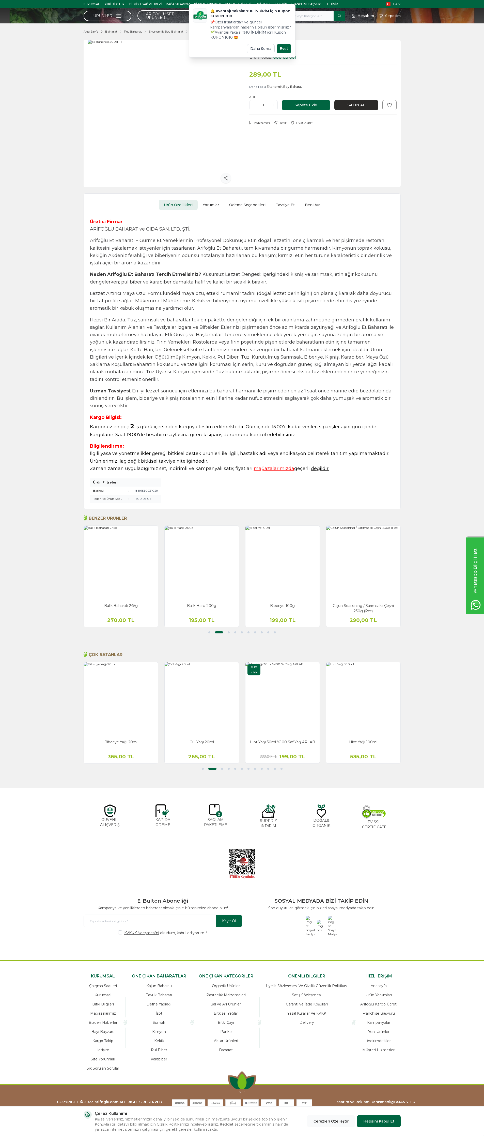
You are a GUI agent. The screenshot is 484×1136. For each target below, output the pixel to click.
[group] (161, 113)
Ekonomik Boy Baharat (166, 31)
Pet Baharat (133, 31)
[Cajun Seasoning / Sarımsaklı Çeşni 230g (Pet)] (363, 563)
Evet (284, 48)
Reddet (226, 1124)
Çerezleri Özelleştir (331, 1121)
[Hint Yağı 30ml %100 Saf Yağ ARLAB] (282, 699)
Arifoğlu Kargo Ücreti (378, 1004)
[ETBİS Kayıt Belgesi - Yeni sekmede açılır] (242, 863)
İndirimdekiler (379, 1041)
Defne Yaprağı (159, 1004)
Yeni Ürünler (378, 1031)
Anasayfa (379, 986)
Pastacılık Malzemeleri (226, 995)
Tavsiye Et (285, 205)
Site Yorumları (103, 1059)
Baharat (111, 31)
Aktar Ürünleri (226, 1041)
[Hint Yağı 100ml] (363, 699)
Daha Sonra (260, 48)
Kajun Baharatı (159, 986)
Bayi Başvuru (103, 1031)
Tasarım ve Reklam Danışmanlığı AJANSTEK (374, 1102)
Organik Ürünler (226, 986)
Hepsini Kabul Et (378, 1121)
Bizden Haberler (103, 1022)
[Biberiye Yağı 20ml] (121, 699)
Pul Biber (159, 1050)
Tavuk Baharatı (159, 995)
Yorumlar (211, 205)
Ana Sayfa (91, 31)
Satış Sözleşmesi (306, 995)
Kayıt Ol (229, 921)
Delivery (307, 1022)
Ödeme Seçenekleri (247, 205)
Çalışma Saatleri (103, 986)
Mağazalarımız (178, 4)
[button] (209, 632)
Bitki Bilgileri (114, 4)
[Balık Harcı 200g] (202, 563)
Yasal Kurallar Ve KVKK (306, 1013)
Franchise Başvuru (306, 4)
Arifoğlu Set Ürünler (160, 15)
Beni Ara (312, 205)
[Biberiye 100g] (282, 563)
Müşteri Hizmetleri (378, 1050)
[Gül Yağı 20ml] (202, 699)
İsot (159, 1013)
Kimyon (159, 1031)
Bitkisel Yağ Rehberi (145, 4)
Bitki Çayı (226, 1022)
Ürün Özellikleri (178, 205)
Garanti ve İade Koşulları (307, 1004)
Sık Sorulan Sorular (103, 1068)
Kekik (159, 1041)
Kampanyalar (378, 1022)
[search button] (339, 16)
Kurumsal (92, 4)
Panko (226, 1031)
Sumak (159, 1022)
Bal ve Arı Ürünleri (226, 1004)
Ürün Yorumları (379, 995)
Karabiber (159, 1059)
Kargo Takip (102, 1041)
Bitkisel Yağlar (226, 1013)
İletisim (332, 4)
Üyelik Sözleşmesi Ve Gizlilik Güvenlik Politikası (307, 986)
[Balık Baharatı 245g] (121, 563)
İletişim (103, 1050)
